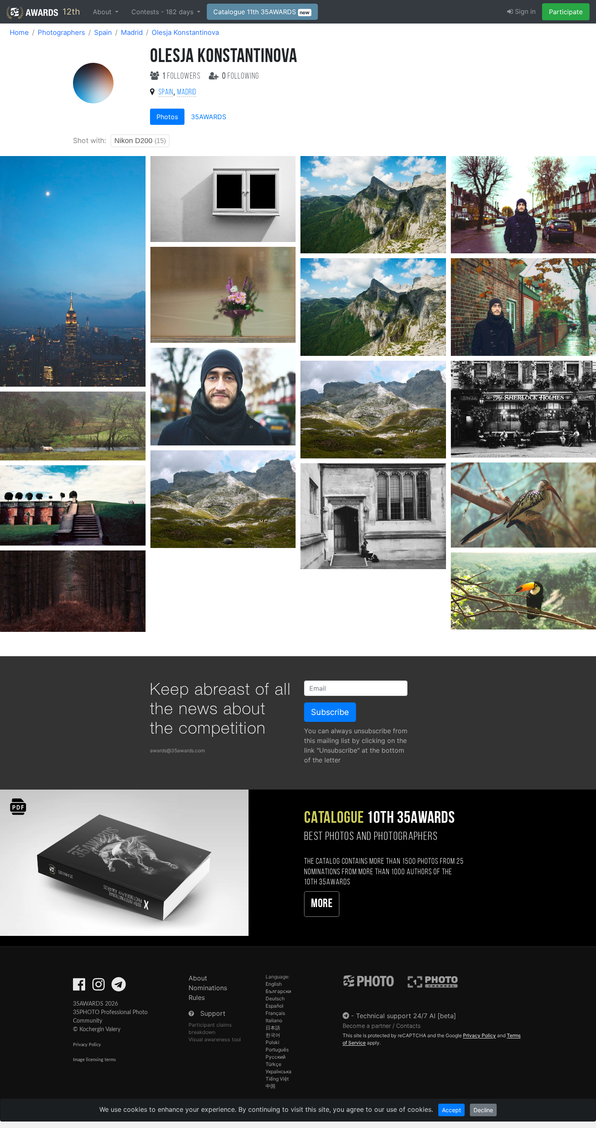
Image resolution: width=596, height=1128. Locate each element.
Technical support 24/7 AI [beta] (406, 1016)
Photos (167, 117)
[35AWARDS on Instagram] (98, 987)
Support (212, 1013)
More (321, 904)
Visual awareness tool (215, 1039)
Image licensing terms (94, 1059)
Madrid (132, 32)
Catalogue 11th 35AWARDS (261, 12)
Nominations (208, 988)
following (240, 76)
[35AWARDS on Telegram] (118, 987)
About (198, 978)
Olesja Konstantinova (185, 32)
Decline (483, 1110)
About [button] (103, 12)
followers (182, 76)
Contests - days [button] (163, 12)
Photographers (61, 32)
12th (70, 11)
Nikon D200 (140, 141)
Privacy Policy (87, 1044)
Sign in (524, 11)
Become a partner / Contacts (382, 1025)
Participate (566, 12)
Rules (197, 997)
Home (19, 32)
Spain (103, 32)
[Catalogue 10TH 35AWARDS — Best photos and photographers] (124, 862)
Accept (451, 1110)
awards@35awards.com (177, 750)
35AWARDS (208, 117)
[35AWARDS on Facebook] (79, 987)
